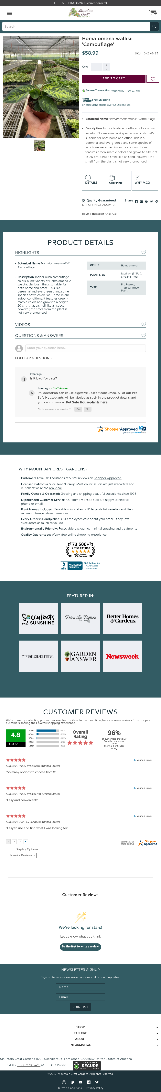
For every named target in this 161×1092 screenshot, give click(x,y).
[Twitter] (151, 201)
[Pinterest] (156, 201)
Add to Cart (113, 78)
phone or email (32, 503)
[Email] (141, 201)
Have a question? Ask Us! (99, 214)
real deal (55, 488)
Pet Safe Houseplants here (86, 402)
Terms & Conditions (70, 1088)
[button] (78, 409)
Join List (80, 1007)
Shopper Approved (108, 478)
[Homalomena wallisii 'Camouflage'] (41, 87)
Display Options (27, 849)
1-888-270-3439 (28, 1065)
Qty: (85, 67)
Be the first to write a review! (80, 946)
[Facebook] (136, 201)
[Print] (146, 201)
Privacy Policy (94, 1088)
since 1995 (129, 493)
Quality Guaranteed (35, 534)
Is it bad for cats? (43, 378)
